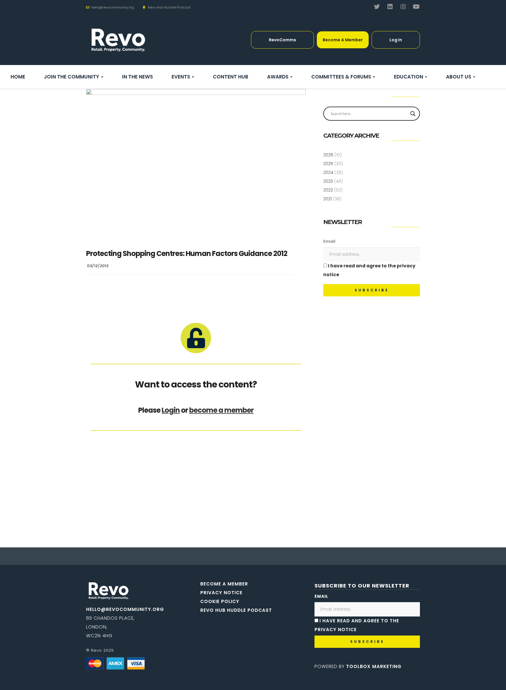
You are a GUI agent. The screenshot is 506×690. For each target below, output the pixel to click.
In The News (137, 76)
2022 (328, 190)
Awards (278, 76)
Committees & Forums (341, 76)
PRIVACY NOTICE (221, 593)
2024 (328, 172)
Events (181, 76)
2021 (327, 199)
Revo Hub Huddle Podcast (169, 7)
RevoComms (282, 40)
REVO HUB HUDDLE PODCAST (236, 610)
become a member (221, 410)
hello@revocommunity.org (125, 609)
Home (18, 76)
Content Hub (230, 76)
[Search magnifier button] (413, 114)
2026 (328, 155)
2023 (328, 181)
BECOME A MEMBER (224, 584)
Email (329, 241)
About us (459, 76)
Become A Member (343, 40)
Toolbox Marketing (373, 666)
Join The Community (72, 76)
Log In (395, 40)
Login (171, 410)
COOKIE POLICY (219, 601)
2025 (328, 164)
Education (409, 76)
